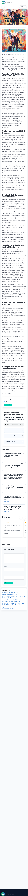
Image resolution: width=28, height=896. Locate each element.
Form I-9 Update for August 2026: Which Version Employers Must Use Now (13, 597)
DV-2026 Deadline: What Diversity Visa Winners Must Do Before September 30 (13, 593)
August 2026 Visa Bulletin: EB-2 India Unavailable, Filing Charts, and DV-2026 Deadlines (13, 600)
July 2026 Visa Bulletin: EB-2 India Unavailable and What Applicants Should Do (13, 607)
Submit (8, 404)
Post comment (8, 582)
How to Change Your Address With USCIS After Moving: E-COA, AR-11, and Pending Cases (13, 604)
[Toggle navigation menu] (3, 6)
